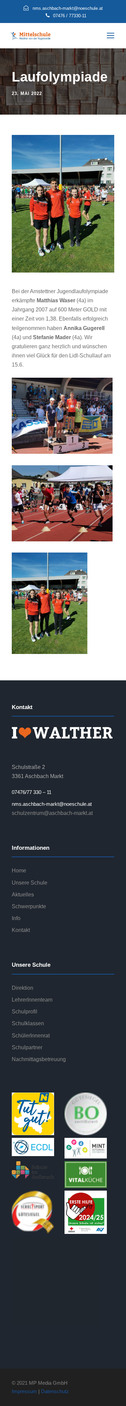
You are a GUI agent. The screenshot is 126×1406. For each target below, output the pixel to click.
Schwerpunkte (29, 906)
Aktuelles (23, 894)
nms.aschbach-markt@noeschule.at (52, 804)
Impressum (24, 1391)
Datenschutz (55, 1391)
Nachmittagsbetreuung (39, 1059)
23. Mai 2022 (27, 93)
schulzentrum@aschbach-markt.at (52, 813)
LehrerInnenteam (32, 1000)
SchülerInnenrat (31, 1035)
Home (19, 870)
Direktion (22, 988)
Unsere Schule (29, 883)
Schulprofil (24, 1011)
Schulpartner (27, 1047)
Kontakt (21, 930)
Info (16, 918)
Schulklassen (28, 1023)
